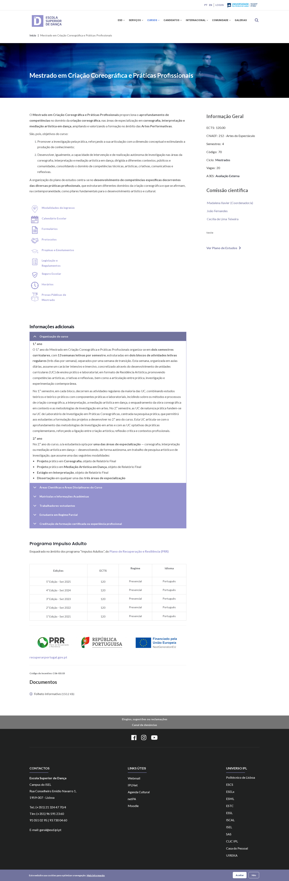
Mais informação (96, 875)
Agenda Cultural (139, 792)
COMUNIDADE (220, 20)
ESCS (229, 784)
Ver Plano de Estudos (221, 248)
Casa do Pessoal (237, 848)
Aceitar (240, 875)
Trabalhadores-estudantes (57, 505)
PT (205, 5)
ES (227, 813)
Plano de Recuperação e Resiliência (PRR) (139, 551)
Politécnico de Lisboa (240, 777)
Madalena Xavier (218, 203)
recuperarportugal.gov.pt (48, 657)
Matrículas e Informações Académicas (64, 496)
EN (210, 5)
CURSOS (152, 20)
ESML (230, 799)
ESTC (230, 806)
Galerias (241, 20)
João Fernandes (217, 211)
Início (32, 35)
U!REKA (231, 855)
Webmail (134, 778)
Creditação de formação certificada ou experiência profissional (81, 523)
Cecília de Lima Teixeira (222, 219)
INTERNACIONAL (196, 20)
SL (231, 813)
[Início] (52, 15)
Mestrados (222, 160)
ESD (120, 20)
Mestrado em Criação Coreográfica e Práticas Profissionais (111, 75)
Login (219, 5)
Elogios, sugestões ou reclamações (144, 719)
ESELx (230, 791)
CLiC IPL (232, 841)
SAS (228, 834)
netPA (132, 799)
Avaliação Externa (227, 176)
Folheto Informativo (47, 694)
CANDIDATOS (172, 20)
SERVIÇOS (135, 20)
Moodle (133, 806)
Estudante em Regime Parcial (59, 514)
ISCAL (230, 820)
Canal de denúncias (144, 725)
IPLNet (133, 785)
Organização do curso (54, 336)
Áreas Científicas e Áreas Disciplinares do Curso (71, 487)
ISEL (229, 827)
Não (254, 875)
